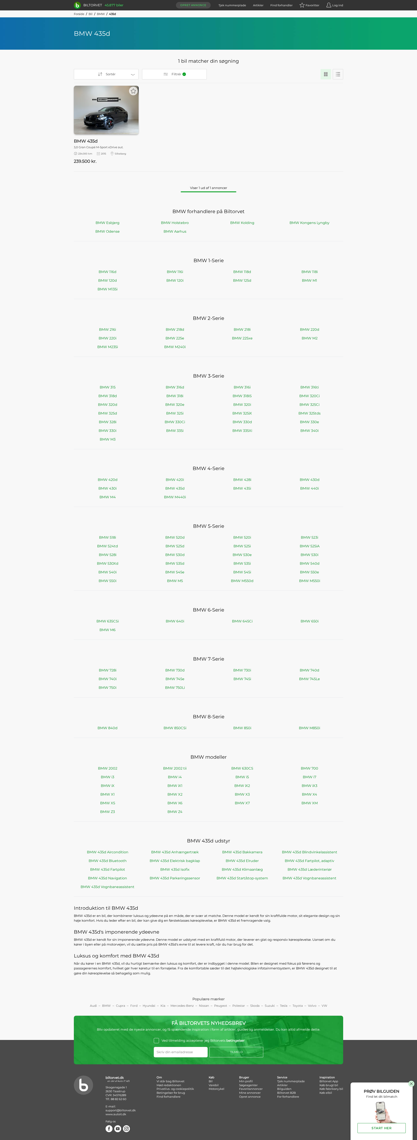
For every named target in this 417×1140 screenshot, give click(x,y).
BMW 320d (107, 405)
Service (282, 1077)
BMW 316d (175, 387)
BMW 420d (107, 480)
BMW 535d (174, 563)
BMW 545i (242, 572)
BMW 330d (242, 422)
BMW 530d (175, 555)
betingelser (235, 1040)
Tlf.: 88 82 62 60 (116, 1099)
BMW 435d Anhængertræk (175, 852)
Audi (93, 1006)
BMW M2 (310, 338)
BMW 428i (242, 480)
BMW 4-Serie (208, 468)
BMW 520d (175, 537)
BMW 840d (107, 728)
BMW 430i (107, 488)
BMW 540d (309, 563)
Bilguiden (284, 1089)
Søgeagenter (248, 1085)
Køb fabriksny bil (331, 1089)
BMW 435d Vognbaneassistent (309, 878)
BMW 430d (309, 480)
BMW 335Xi (242, 431)
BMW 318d (107, 396)
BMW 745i (242, 679)
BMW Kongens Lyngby (309, 223)
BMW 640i (175, 621)
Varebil (214, 1085)
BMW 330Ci (175, 422)
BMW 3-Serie (208, 376)
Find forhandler (281, 5)
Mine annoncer (250, 1092)
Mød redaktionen (169, 1085)
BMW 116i (175, 272)
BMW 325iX (242, 413)
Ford (133, 1006)
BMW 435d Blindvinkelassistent (309, 852)
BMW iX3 (309, 786)
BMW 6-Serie (208, 610)
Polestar (238, 1006)
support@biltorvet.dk (121, 1110)
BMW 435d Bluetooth (108, 861)
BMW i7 (309, 777)
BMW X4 (309, 794)
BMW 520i (242, 537)
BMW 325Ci (309, 405)
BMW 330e (309, 422)
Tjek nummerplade (232, 5)
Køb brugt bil (328, 1085)
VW (324, 1006)
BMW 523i (309, 537)
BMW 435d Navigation (107, 878)
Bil (91, 14)
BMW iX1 (174, 786)
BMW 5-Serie (208, 526)
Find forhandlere (168, 1096)
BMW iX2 (242, 786)
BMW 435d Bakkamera (242, 852)
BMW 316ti (309, 387)
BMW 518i (107, 537)
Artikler (258, 5)
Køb (211, 1077)
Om (159, 1077)
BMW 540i (107, 572)
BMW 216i (107, 329)
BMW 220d (309, 329)
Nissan (204, 1006)
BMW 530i (309, 555)
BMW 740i (108, 679)
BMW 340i (309, 431)
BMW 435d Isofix (175, 869)
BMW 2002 (107, 768)
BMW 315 (108, 387)
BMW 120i (175, 280)
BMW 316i (242, 387)
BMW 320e (174, 405)
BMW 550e (309, 572)
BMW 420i (175, 480)
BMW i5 (242, 777)
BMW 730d (175, 670)
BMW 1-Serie (209, 260)
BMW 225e (174, 338)
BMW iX (107, 786)
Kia (163, 1006)
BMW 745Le (309, 679)
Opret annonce (193, 5)
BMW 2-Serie (208, 318)
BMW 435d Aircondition (107, 852)
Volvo (312, 1006)
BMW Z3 (107, 812)
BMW (101, 14)
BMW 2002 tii (175, 768)
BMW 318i (174, 396)
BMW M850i (309, 728)
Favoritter (312, 5)
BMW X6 (174, 803)
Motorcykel (216, 1089)
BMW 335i (175, 431)
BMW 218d (175, 329)
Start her (382, 1128)
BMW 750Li (175, 688)
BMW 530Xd (107, 563)
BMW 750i (107, 688)
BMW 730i (242, 670)
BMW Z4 (174, 812)
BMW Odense (107, 231)
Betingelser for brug (171, 1092)
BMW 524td (107, 546)
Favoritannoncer (251, 1089)
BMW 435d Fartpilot (107, 869)
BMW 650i (310, 621)
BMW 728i (107, 670)
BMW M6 (107, 630)
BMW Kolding (242, 223)
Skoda (255, 1006)
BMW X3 (242, 794)
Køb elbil (325, 1092)
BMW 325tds (309, 413)
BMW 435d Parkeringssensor (175, 878)
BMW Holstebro (175, 223)
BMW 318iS (242, 396)
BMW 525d (174, 546)
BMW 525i (242, 546)
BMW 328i (107, 422)
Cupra (120, 1006)
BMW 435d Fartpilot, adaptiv (309, 861)
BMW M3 (108, 439)
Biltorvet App (328, 1081)
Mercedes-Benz (182, 1006)
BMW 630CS (242, 768)
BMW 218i (242, 329)
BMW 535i (242, 563)
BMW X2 (174, 794)
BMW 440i (309, 488)
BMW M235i (107, 347)
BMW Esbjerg (107, 223)
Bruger (244, 1077)
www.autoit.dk (116, 1114)
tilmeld (236, 1052)
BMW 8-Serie (208, 717)
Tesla (283, 1006)
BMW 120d (107, 280)
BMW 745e (174, 679)
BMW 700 (309, 768)
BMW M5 (175, 581)
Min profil (246, 1081)
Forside (79, 14)
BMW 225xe (242, 338)
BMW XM (309, 803)
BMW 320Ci (309, 396)
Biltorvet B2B (286, 1092)
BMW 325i (175, 413)
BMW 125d (242, 280)
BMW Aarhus (175, 231)
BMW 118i (309, 272)
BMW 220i (107, 338)
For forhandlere (288, 1096)
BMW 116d (107, 272)
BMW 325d (107, 413)
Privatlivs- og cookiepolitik (175, 1089)
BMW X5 (107, 803)
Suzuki (270, 1006)
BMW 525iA (309, 546)
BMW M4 (107, 497)
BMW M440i (175, 497)
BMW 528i (107, 555)
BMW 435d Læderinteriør (310, 869)
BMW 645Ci (242, 621)
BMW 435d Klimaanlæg (242, 869)
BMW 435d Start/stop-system (242, 878)
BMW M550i (309, 581)
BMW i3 (107, 777)
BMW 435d (175, 488)
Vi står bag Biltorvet (170, 1081)
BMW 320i (242, 405)
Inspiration (327, 1077)
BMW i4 (175, 777)
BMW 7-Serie (208, 659)
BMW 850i (242, 728)
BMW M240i (175, 347)
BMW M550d (242, 581)
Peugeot (220, 1006)
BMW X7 (242, 803)
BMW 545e (174, 572)
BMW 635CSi (107, 621)
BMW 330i (107, 431)
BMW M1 (309, 280)
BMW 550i (107, 581)
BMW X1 (107, 794)
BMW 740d (309, 670)
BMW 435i (242, 488)
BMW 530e (242, 555)
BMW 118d (242, 272)
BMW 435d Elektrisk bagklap (175, 861)
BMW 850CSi (175, 728)
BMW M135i (107, 289)
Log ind (337, 5)
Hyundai (149, 1006)
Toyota (298, 1006)
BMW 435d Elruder (242, 861)
